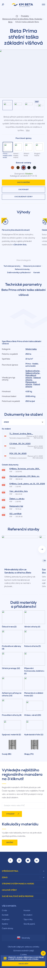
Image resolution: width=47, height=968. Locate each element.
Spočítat (9, 843)
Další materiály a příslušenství (18, 272)
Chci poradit (23, 190)
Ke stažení (28, 915)
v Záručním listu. (20, 244)
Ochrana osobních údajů (23, 950)
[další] (42, 549)
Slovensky (26, 938)
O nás (4, 910)
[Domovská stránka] (17, 16)
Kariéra (5, 924)
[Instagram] (19, 860)
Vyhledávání (3, 4)
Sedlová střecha (32, 371)
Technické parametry (12, 266)
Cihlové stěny (9, 890)
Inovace (27, 910)
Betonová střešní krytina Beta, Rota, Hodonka (22, 19)
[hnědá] (18, 167)
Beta (10, 22)
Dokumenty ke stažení (32, 266)
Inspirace (6, 919)
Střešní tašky (31, 349)
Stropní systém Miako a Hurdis (18, 883)
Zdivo (5, 877)
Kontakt (36, 272)
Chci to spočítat (23, 182)
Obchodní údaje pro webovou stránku (23, 947)
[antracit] (34, 167)
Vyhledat (10, 814)
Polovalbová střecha (30, 376)
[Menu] (43, 4)
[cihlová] (12, 167)
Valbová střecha (32, 373)
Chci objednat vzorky (23, 197)
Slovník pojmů (29, 924)
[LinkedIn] (36, 860)
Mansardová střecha (30, 383)
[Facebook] (10, 860)
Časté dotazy (7, 928)
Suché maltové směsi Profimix (17, 896)
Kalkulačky (23, 964)
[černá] (28, 167)
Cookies (23, 954)
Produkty (25, 16)
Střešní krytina (10, 871)
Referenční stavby (22, 269)
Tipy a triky (28, 919)
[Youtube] (27, 860)
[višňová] (23, 167)
